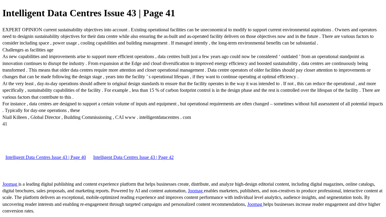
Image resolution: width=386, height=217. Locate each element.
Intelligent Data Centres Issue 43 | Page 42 (133, 157)
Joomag (10, 184)
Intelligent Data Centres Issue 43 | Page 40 (45, 157)
